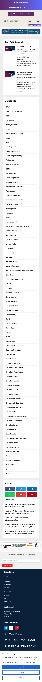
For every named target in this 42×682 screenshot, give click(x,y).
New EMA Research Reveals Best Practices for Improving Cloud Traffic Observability (26, 49)
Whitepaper (10, 120)
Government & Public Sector (16, 279)
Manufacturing (11, 235)
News (8, 217)
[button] (29, 21)
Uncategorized (11, 147)
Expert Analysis (11, 301)
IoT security (10, 253)
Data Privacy (10, 346)
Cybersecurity (11, 412)
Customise (21, 672)
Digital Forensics (11, 323)
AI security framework (13, 460)
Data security (10, 341)
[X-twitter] (28, 7)
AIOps (8, 456)
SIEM (8, 169)
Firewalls (9, 288)
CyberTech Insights (12, 381)
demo (8, 337)
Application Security (13, 452)
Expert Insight (11, 297)
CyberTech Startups (13, 363)
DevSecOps (10, 328)
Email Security (11, 315)
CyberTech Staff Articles (14, 368)
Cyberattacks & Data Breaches (16, 416)
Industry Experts (11, 262)
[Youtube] (31, 7)
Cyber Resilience (12, 425)
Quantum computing (13, 195)
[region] (21, 666)
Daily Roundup (11, 359)
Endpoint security (12, 310)
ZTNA (8, 107)
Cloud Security (11, 434)
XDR (7, 116)
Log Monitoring (11, 244)
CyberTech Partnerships (14, 372)
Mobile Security (11, 231)
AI (6, 469)
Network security (12, 222)
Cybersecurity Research (14, 407)
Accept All (21, 667)
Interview (9, 257)
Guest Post (9, 275)
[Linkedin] (24, 7)
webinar (9, 129)
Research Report (12, 182)
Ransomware (10, 191)
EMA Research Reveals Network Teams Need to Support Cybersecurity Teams (26, 74)
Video (8, 142)
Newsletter (9, 213)
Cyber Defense (11, 429)
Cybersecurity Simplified (14, 403)
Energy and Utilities (12, 306)
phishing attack (11, 209)
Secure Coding (11, 173)
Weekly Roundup (12, 125)
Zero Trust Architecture (14, 111)
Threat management (13, 151)
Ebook (8, 319)
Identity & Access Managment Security (19, 270)
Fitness (8, 284)
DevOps (8, 332)
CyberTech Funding (12, 390)
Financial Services (12, 293)
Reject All (21, 677)
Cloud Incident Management (16, 438)
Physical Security (12, 204)
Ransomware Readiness (14, 187)
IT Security (9, 248)
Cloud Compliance (12, 443)
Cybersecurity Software (14, 399)
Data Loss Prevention (13, 350)
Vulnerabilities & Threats (14, 134)
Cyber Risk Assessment (14, 421)
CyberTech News (12, 376)
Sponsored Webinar (13, 164)
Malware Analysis (12, 240)
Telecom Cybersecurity (14, 156)
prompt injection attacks (14, 200)
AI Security (10, 465)
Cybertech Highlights (13, 385)
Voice (8, 138)
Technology (10, 160)
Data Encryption (11, 354)
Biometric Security (12, 447)
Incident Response (12, 266)
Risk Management (12, 178)
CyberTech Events (12, 394)
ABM (7, 474)
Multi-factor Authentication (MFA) (17, 226)
